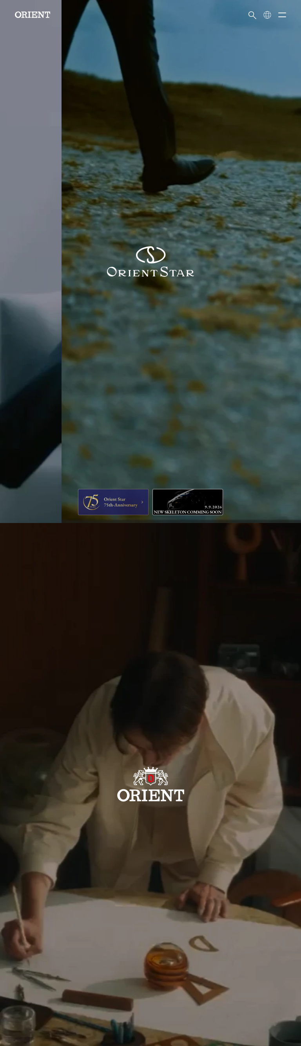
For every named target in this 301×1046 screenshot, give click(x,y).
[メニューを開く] (282, 15)
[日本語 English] (267, 15)
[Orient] (32, 14)
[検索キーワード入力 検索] (252, 15)
